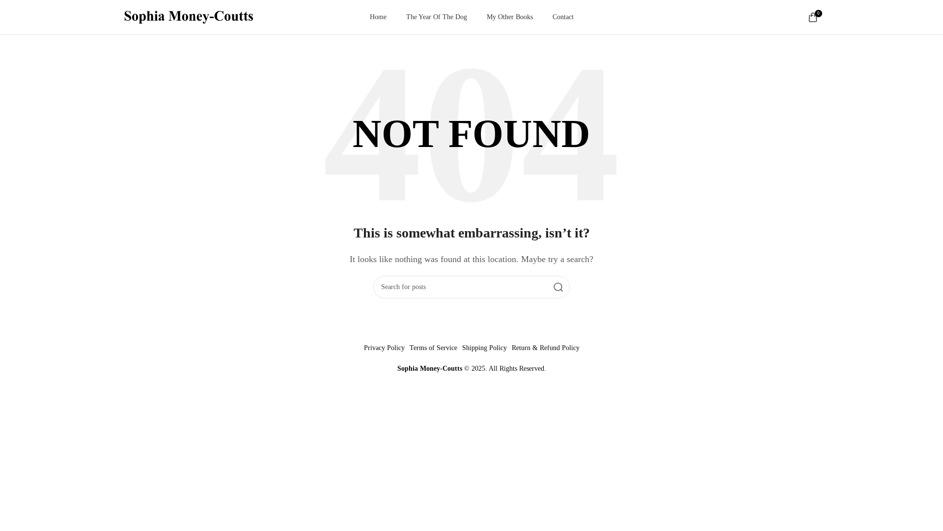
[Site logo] (188, 16)
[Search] (558, 287)
